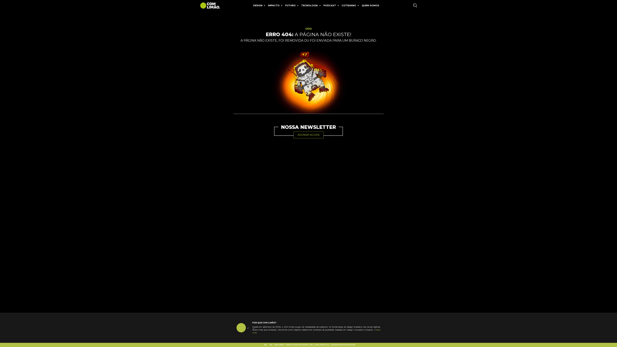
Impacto (274, 5)
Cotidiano (349, 5)
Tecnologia (309, 5)
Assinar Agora (309, 134)
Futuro (290, 5)
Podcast (329, 5)
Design (257, 5)
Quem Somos (370, 5)
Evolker (351, 345)
